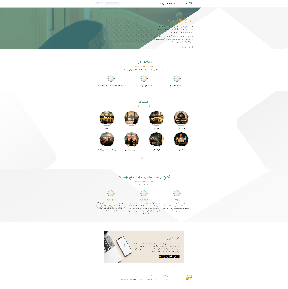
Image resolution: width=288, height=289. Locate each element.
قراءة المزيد (187, 47)
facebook (148, 279)
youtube (132, 279)
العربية (101, 4)
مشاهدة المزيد (144, 158)
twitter (140, 279)
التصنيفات (179, 3)
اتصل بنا (158, 279)
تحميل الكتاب (162, 3)
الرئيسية (185, 3)
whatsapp (123, 279)
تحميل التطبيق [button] (171, 3)
